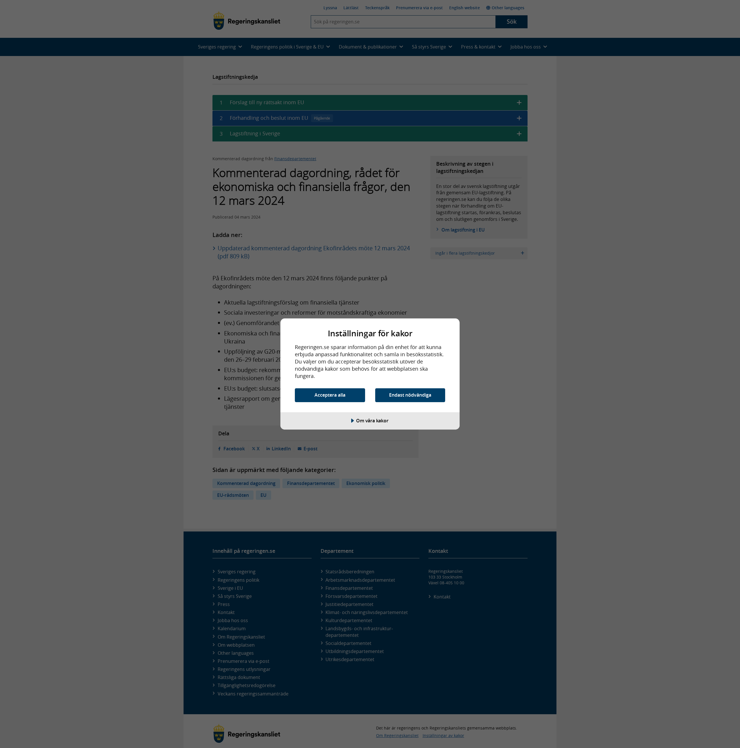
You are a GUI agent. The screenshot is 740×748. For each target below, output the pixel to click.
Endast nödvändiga (410, 395)
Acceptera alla (329, 395)
